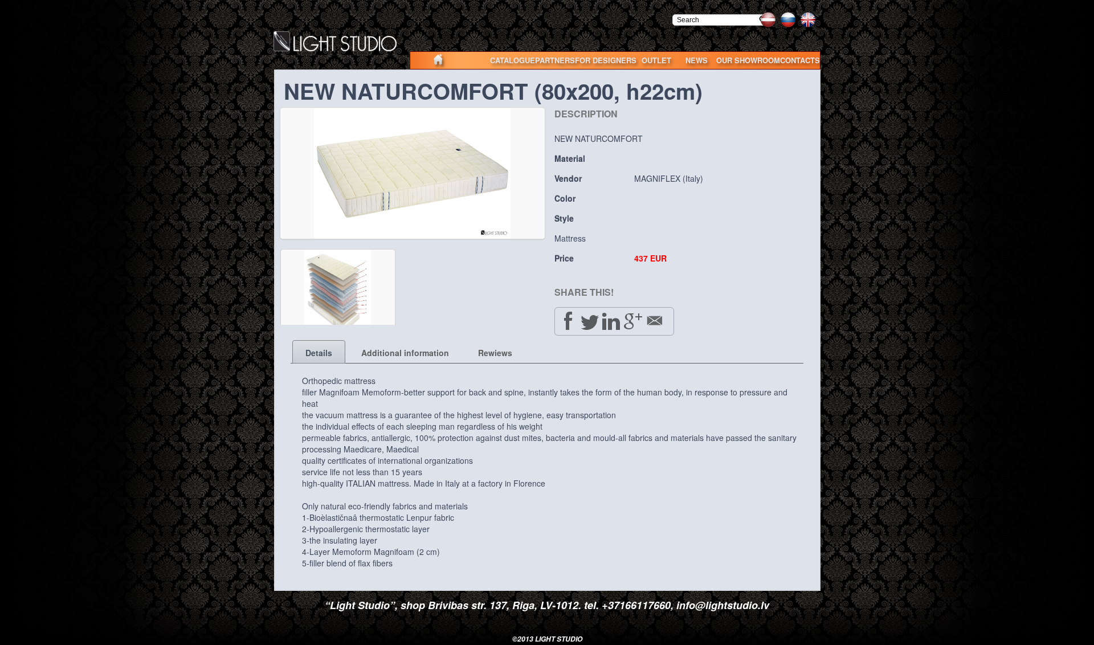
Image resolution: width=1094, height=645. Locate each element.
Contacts (800, 60)
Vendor (568, 178)
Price (564, 258)
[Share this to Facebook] (568, 321)
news (696, 60)
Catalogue (512, 60)
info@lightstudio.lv (722, 605)
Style (564, 218)
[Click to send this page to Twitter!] (590, 321)
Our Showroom (748, 60)
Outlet (656, 60)
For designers (605, 60)
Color (564, 198)
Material (569, 158)
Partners (555, 60)
